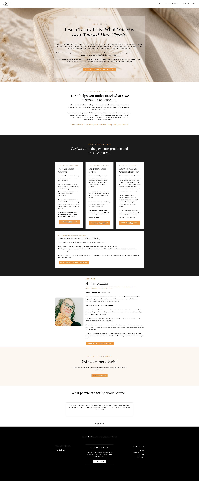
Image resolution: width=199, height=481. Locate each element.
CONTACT (141, 455)
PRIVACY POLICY (138, 446)
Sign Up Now (99, 461)
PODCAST (185, 4)
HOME (160, 4)
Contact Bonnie (99, 375)
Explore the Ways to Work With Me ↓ (99, 69)
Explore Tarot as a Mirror (69, 222)
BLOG (193, 4)
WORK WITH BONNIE (172, 4)
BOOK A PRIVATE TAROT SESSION (129, 223)
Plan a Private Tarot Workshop (73, 262)
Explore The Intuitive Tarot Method (99, 223)
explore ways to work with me (100, 343)
